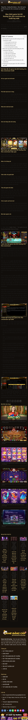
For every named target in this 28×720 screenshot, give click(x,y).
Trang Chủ (3, 7)
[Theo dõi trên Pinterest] (15, 710)
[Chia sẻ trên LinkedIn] (20, 401)
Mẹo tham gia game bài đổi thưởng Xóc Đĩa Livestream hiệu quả (13, 49)
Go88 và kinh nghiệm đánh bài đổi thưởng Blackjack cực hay (14, 443)
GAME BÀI (5, 676)
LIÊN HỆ (5, 669)
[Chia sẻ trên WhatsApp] (7, 401)
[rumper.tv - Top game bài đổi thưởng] (14, 3)
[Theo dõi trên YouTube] (20, 710)
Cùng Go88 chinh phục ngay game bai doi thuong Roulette (4, 545)
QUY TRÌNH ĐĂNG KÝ (8, 651)
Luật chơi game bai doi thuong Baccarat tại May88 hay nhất (14, 575)
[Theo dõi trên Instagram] (5, 710)
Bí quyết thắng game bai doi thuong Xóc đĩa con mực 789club (23, 546)
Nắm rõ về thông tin (9, 52)
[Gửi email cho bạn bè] (15, 401)
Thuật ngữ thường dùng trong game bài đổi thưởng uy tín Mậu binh (14, 546)
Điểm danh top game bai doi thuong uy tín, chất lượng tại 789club (4, 604)
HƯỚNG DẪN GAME (7, 682)
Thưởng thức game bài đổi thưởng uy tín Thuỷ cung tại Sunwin (14, 464)
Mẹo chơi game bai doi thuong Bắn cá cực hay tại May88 (14, 604)
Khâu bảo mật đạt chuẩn (10, 45)
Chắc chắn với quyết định (10, 53)
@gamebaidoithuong (13, 702)
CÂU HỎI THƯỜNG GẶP (8, 666)
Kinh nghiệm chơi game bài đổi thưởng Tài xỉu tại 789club (13, 526)
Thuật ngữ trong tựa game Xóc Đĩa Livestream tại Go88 (14, 64)
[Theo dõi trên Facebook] (2, 710)
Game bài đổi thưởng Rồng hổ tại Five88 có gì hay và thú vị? (14, 485)
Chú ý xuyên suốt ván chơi (10, 56)
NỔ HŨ (4, 679)
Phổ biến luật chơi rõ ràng (10, 43)
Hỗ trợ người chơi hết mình (11, 42)
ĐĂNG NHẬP (6, 653)
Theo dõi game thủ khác (10, 55)
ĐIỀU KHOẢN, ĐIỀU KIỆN (9, 661)
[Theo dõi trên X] (7, 710)
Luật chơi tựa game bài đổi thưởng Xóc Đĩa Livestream (13, 60)
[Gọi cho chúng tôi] (13, 710)
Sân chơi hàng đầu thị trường (11, 46)
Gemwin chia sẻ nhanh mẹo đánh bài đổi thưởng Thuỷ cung (13, 505)
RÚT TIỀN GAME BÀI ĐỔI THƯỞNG (11, 658)
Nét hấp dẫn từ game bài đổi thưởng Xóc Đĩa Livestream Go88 (13, 39)
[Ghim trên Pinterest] (18, 401)
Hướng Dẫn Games (12, 7)
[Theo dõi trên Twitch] (23, 710)
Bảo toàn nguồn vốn (9, 58)
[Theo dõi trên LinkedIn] (18, 710)
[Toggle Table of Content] (23, 37)
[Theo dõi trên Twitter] (10, 710)
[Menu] (2, 2)
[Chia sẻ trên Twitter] (12, 401)
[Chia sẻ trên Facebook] (10, 401)
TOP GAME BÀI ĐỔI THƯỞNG (10, 687)
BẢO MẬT (5, 663)
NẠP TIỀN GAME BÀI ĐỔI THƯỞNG (11, 656)
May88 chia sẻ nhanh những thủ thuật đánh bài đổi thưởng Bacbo (14, 422)
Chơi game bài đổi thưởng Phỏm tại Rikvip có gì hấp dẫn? (23, 575)
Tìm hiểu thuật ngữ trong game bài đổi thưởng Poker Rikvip (4, 575)
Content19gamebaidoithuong (14, 21)
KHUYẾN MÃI (6, 684)
